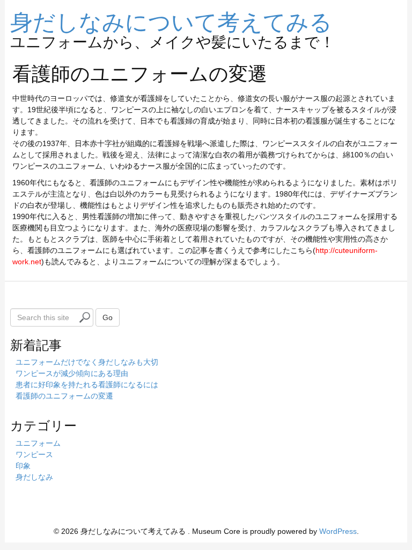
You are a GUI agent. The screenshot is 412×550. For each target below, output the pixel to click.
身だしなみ (34, 477)
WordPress (338, 531)
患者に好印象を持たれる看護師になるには (87, 384)
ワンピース (34, 454)
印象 (23, 465)
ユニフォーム (38, 443)
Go (107, 317)
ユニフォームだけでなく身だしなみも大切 (87, 362)
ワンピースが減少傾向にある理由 (72, 373)
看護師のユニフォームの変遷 (64, 396)
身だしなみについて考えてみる (171, 20)
